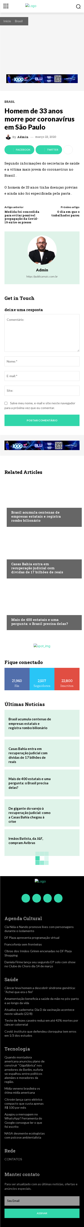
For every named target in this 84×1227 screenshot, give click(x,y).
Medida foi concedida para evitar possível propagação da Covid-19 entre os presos (21, 217)
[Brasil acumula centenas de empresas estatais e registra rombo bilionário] (42, 502)
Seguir (42, 669)
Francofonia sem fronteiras (23, 944)
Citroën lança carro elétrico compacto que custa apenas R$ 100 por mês (24, 1103)
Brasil (19, 21)
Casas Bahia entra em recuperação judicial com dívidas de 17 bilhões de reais (37, 568)
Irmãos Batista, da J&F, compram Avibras (26, 840)
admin (22, 137)
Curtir (17, 669)
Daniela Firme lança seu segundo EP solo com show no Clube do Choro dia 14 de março (39, 964)
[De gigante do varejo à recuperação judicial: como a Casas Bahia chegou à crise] (64, 812)
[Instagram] (36, 898)
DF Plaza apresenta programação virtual (31, 937)
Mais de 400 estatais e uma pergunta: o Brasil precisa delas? (39, 621)
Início (7, 21)
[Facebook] (26, 898)
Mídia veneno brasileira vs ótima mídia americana (22, 1090)
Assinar (42, 1213)
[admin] (9, 137)
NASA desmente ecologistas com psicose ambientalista (24, 1135)
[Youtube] (58, 898)
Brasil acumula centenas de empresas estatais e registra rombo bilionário (36, 516)
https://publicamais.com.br (42, 276)
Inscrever (67, 669)
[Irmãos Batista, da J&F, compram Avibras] (64, 842)
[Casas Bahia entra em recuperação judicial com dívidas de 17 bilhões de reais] (42, 553)
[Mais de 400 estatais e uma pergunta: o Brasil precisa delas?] (42, 605)
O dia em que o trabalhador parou (65, 213)
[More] (68, 149)
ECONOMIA (19, 503)
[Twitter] (47, 898)
